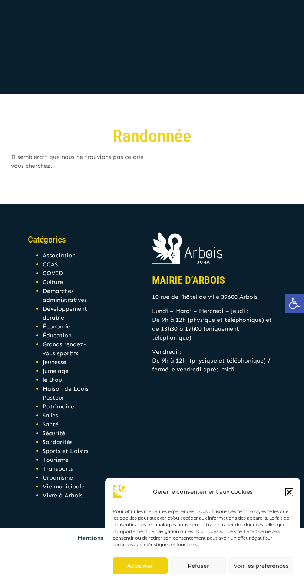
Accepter (140, 565)
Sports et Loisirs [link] (66, 450)
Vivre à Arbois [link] (63, 495)
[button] (289, 492)
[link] (294, 303)
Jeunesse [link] (54, 362)
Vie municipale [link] (64, 486)
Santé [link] (51, 424)
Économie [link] (56, 326)
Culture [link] (53, 282)
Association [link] (59, 255)
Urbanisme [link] (58, 477)
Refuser (198, 565)
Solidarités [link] (58, 442)
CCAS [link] (50, 264)
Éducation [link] (57, 335)
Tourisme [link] (56, 459)
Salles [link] (50, 415)
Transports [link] (58, 468)
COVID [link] (53, 273)
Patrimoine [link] (58, 406)
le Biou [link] (52, 379)
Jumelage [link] (56, 370)
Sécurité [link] (54, 433)
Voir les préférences (261, 565)
